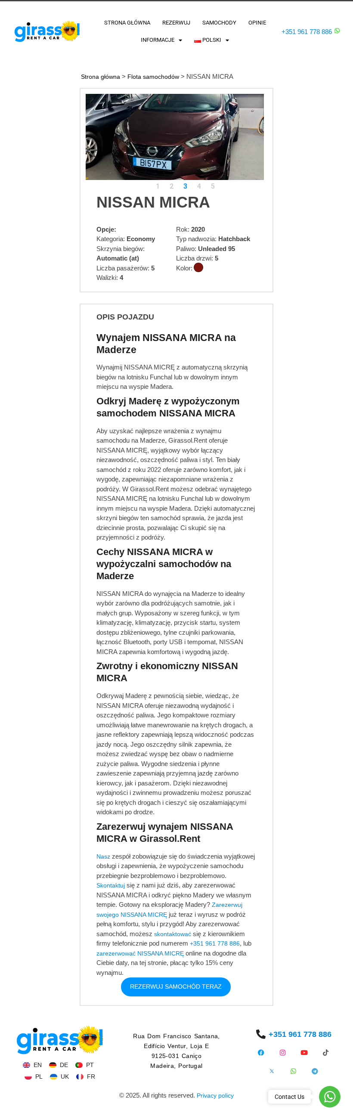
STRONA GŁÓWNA (127, 22)
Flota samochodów (153, 76)
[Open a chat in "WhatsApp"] (337, 31)
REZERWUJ (176, 22)
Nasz (103, 856)
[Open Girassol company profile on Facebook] (261, 1053)
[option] (175, 137)
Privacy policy (215, 1095)
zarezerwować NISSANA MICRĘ (140, 953)
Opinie (257, 22)
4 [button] (199, 186)
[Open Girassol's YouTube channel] (304, 1053)
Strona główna (100, 76)
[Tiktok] (326, 1053)
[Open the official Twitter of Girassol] (272, 1071)
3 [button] (185, 186)
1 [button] (158, 186)
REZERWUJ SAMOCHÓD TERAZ (176, 986)
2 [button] (171, 186)
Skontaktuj (110, 885)
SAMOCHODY (219, 22)
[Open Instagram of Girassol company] (283, 1053)
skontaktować (172, 934)
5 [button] (213, 186)
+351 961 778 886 (307, 31)
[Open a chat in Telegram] (315, 1071)
